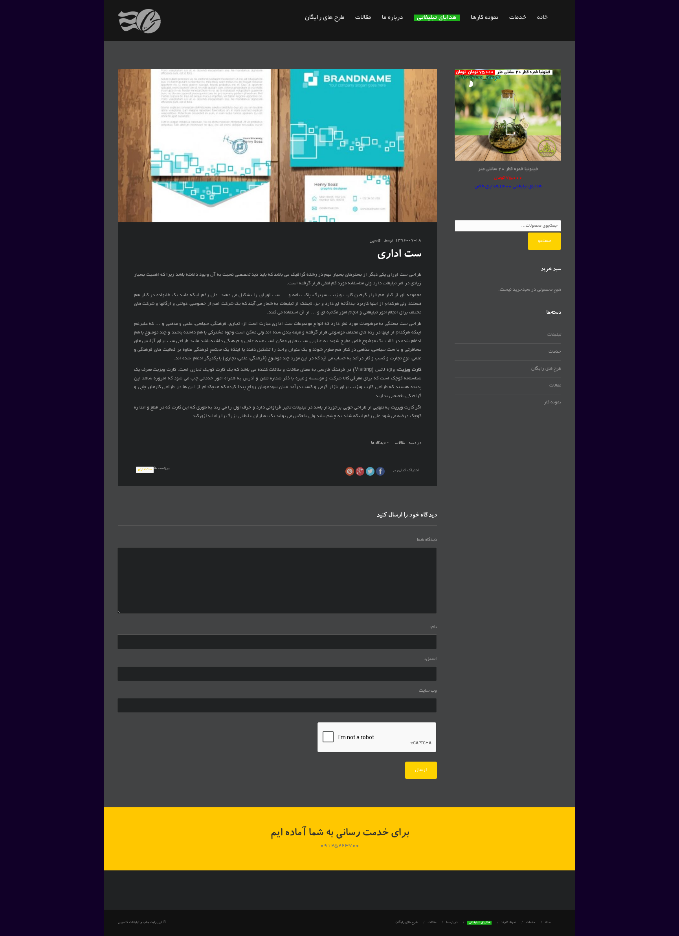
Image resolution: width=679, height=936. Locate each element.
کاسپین (375, 241)
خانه (542, 18)
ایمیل (430, 658)
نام (433, 627)
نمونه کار (552, 402)
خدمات (517, 18)
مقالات (363, 18)
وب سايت (428, 690)
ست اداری (145, 470)
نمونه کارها (484, 18)
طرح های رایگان (324, 18)
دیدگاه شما (427, 539)
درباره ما (392, 18)
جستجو (544, 241)
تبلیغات (554, 334)
